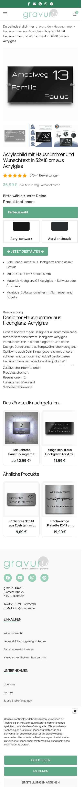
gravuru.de (43, 26)
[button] (75, 711)
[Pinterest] (44, 578)
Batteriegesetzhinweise (19, 649)
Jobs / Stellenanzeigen (18, 700)
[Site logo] (40, 13)
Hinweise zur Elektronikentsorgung (25, 657)
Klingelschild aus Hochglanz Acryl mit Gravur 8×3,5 (59, 454)
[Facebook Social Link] (28, 4)
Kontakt (8, 692)
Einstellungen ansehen (40, 782)
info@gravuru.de (24, 608)
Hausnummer (63, 26)
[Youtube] (20, 578)
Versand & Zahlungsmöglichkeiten (25, 641)
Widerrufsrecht (13, 633)
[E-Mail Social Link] (34, 4)
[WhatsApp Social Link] (46, 4)
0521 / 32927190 (25, 604)
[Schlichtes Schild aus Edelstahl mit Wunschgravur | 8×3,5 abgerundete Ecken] (21, 499)
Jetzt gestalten (25, 251)
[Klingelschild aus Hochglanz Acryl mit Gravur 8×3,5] (60, 428)
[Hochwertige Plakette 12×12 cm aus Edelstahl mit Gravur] (60, 499)
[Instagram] (32, 578)
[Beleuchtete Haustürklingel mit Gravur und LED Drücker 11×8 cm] (21, 428)
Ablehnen (40, 771)
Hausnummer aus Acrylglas (22, 31)
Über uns (9, 684)
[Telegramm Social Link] (52, 4)
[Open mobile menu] (5, 14)
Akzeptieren (40, 760)
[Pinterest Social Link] (40, 4)
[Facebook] (8, 578)
